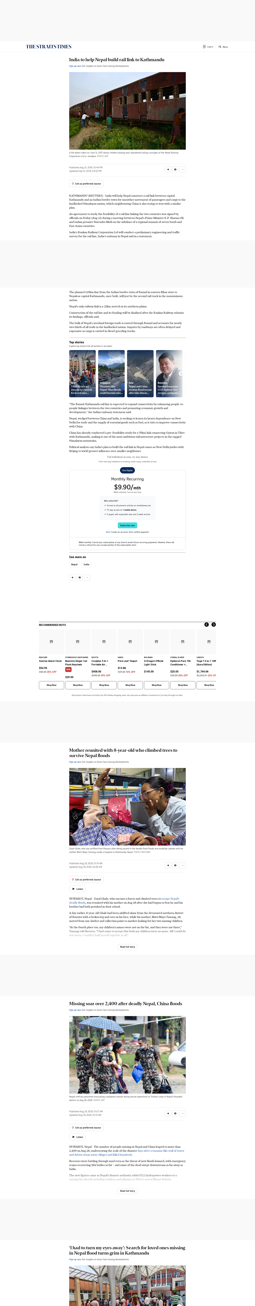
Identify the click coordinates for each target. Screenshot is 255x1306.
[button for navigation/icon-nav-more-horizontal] (183, 169)
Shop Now (51, 685)
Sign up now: (75, 65)
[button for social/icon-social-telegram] (168, 169)
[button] (207, 46)
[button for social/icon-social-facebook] (175, 169)
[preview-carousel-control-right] (181, 373)
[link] (48, 46)
